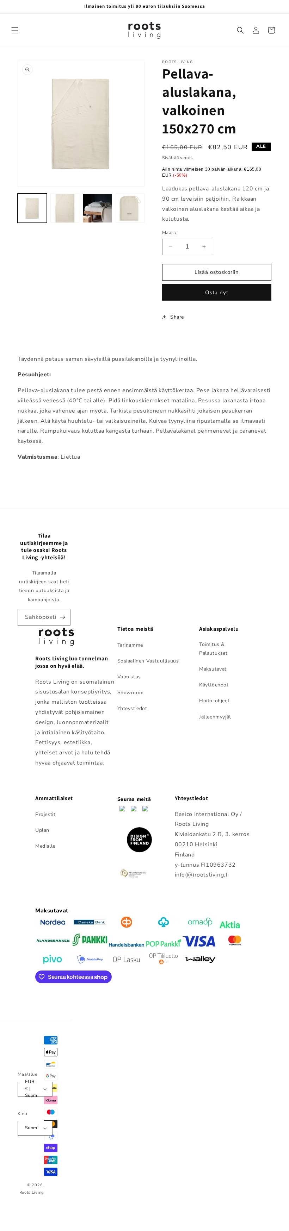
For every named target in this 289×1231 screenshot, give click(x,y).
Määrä (169, 233)
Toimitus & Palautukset (213, 649)
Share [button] (177, 317)
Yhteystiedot (132, 708)
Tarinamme (130, 645)
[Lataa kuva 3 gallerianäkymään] (97, 208)
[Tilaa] (62, 617)
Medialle (45, 846)
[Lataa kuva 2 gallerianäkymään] (65, 208)
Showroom (130, 692)
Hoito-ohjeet (214, 700)
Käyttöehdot (214, 685)
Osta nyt (216, 292)
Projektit (45, 814)
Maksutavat (213, 669)
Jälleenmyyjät (215, 717)
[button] (15, 30)
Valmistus (129, 676)
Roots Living (31, 1192)
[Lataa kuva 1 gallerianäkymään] (32, 208)
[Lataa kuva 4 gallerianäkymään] (130, 208)
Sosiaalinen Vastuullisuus (148, 661)
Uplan (42, 830)
